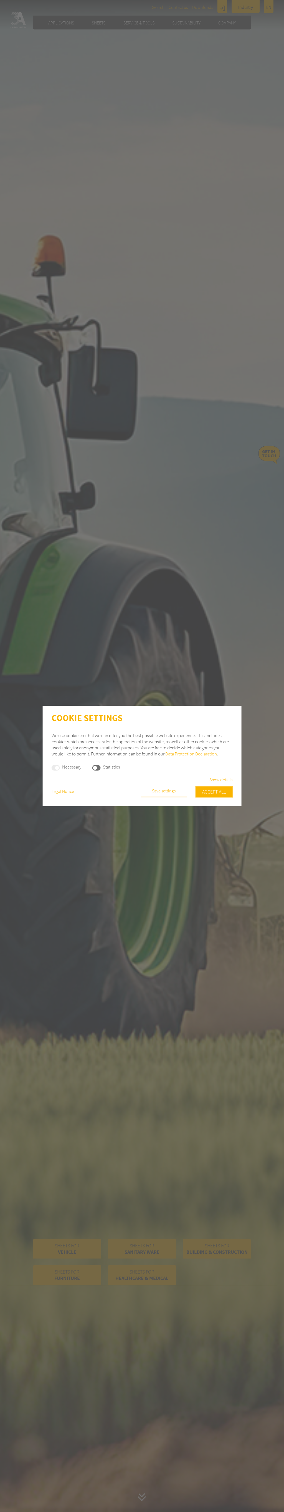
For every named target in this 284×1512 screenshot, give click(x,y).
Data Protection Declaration (191, 754)
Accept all (214, 792)
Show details (220, 780)
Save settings (164, 791)
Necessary (71, 767)
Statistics (111, 767)
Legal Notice (63, 791)
